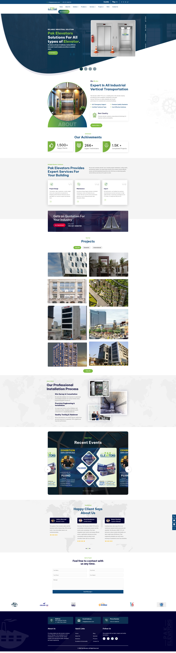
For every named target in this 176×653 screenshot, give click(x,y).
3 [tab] (89, 548)
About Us (77, 636)
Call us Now (71, 224)
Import (106, 189)
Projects (95, 638)
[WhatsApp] (174, 524)
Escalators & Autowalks (81, 641)
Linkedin (145, 27)
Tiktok (145, 18)
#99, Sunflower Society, (60, 620)
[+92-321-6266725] (174, 516)
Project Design (53, 189)
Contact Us (96, 641)
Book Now (52, 52)
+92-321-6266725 (66, 2)
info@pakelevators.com (54, 2)
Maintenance (81, 189)
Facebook (145, 46)
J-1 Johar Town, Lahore (60, 622)
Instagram (145, 36)
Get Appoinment (59, 225)
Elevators (77, 638)
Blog (94, 633)
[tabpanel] (60, 529)
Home (76, 633)
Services (95, 636)
